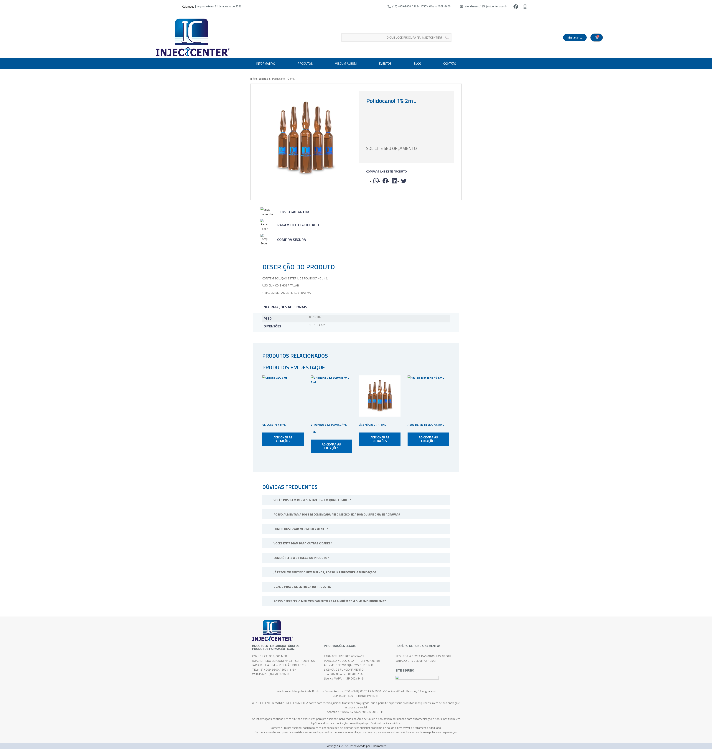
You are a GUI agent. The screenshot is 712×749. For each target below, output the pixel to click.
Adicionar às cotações (282, 439)
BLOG (417, 63)
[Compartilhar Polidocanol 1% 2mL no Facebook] (385, 180)
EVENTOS (385, 63)
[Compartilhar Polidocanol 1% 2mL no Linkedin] (394, 180)
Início (253, 79)
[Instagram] (525, 6)
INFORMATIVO (265, 63)
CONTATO (449, 63)
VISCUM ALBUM (346, 63)
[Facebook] (515, 6)
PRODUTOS (305, 63)
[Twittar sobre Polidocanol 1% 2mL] (404, 180)
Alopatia (264, 79)
